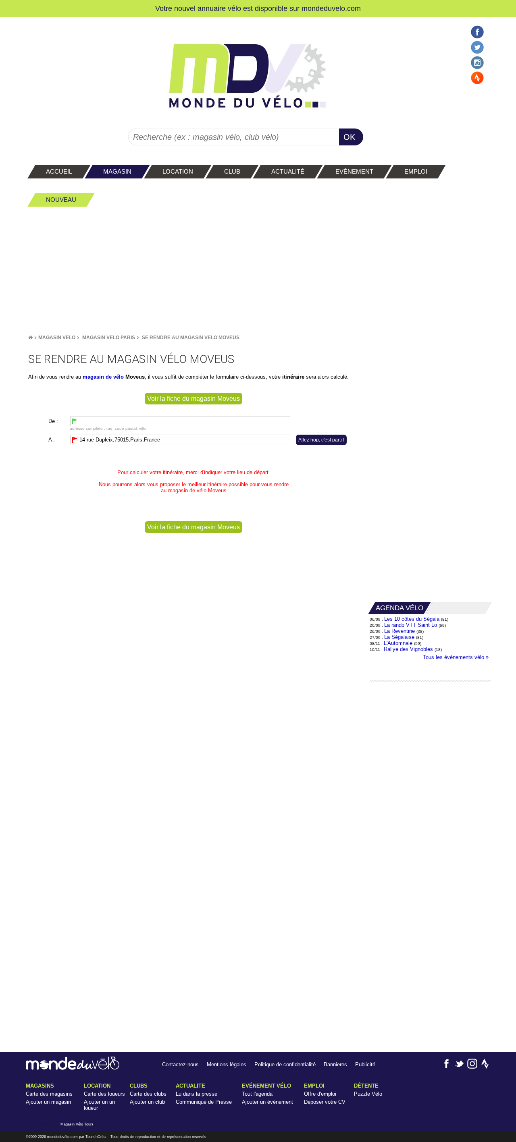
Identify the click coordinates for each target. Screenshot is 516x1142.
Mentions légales (226, 1064)
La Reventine (400, 631)
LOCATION (97, 1086)
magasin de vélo (187, 490)
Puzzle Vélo (368, 1094)
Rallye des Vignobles (408, 649)
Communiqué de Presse (204, 1102)
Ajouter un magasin (48, 1102)
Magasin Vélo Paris (108, 337)
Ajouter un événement (267, 1102)
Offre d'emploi (320, 1094)
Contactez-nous (180, 1064)
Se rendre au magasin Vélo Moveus (190, 337)
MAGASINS (40, 1086)
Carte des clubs (148, 1094)
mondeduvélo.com (62, 1137)
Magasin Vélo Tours (77, 1124)
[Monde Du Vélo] (30, 337)
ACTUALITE (190, 1086)
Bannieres (335, 1064)
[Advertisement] (258, 270)
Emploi (314, 1086)
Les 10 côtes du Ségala (411, 619)
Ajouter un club (147, 1102)
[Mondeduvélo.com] (73, 1068)
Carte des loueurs (104, 1094)
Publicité (365, 1064)
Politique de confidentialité (285, 1064)
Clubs (139, 1086)
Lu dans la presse (196, 1094)
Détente (366, 1086)
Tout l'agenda (257, 1094)
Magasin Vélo (56, 337)
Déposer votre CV (324, 1102)
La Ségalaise (399, 637)
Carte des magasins (49, 1094)
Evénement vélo (266, 1086)
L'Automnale (398, 643)
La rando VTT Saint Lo (410, 625)
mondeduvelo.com (331, 8)
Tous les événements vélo (454, 657)
